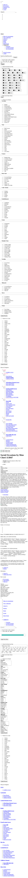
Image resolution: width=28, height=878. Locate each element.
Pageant (5, 608)
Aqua (6, 327)
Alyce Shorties (9, 423)
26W (12, 85)
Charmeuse (7, 223)
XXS (18, 88)
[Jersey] (3, 701)
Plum (6, 346)
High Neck (7, 265)
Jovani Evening (9, 443)
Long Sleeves (7, 299)
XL (5, 93)
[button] (8, 36)
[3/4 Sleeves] (5, 723)
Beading (6, 204)
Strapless (6, 277)
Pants (6, 139)
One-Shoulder (8, 271)
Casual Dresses (8, 107)
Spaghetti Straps (8, 312)
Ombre (6, 195)
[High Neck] (4, 712)
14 (5, 75)
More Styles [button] (3, 867)
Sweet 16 (7, 122)
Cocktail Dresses (8, 108)
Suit (5, 147)
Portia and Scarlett (10, 415)
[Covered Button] (4, 679)
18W (5, 83)
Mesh (6, 230)
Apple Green (7, 323)
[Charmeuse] (3, 697)
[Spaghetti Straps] (4, 730)
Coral (6, 351)
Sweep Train (7, 254)
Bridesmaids (7, 106)
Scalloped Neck (8, 273)
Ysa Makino (8, 396)
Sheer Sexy (7, 143)
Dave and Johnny (10, 408)
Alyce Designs (9, 406)
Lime (6, 326)
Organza (6, 231)
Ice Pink (6, 340)
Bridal (6, 104)
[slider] (25, 635)
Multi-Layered (8, 164)
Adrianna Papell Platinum (11, 445)
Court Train (7, 248)
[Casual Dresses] (6, 663)
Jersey (6, 227)
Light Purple (7, 338)
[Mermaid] (4, 718)
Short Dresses (8, 144)
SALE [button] (2, 787)
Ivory (6, 352)
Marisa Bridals (9, 393)
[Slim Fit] (4, 719)
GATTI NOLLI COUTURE (12, 397)
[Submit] (15, 12)
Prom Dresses (8, 118)
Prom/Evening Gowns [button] (6, 822)
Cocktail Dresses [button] (4, 847)
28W (18, 85)
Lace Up (6, 179)
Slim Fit (6, 290)
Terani (7, 414)
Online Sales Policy (5, 490)
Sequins (6, 217)
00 (11, 70)
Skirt (6, 146)
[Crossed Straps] (4, 680)
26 (15, 77)
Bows (6, 205)
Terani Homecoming (10, 429)
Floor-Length (7, 250)
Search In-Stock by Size (8, 66)
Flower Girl (7, 112)
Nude (6, 353)
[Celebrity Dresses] (5, 674)
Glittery (6, 191)
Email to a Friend (4, 492)
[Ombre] (2, 689)
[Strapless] (4, 731)
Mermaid (6, 289)
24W (5, 85)
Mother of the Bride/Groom (10, 117)
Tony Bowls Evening (10, 404)
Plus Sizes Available (9, 168)
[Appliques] (4, 691)
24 (10, 77)
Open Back (7, 165)
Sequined (7, 234)
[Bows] (4, 694)
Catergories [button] (3, 792)
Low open (7, 181)
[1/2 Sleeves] (5, 722)
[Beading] (4, 692)
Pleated (6, 167)
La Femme (8, 407)
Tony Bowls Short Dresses (11, 430)
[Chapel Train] (3, 706)
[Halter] (4, 711)
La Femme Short (9, 427)
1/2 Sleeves (7, 296)
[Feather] (3, 700)
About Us (5, 573)
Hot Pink (7, 342)
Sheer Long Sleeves (9, 300)
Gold (6, 355)
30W (5, 88)
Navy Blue (7, 334)
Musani (7, 413)
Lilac (6, 337)
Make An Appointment (8, 601)
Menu (2, 34)
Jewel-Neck (7, 267)
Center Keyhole (8, 160)
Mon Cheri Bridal (10, 392)
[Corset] (5, 677)
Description (5, 494)
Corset (6, 161)
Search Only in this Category (8, 59)
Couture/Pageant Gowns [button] (6, 800)
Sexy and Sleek (8, 142)
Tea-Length (7, 255)
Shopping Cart (6, 7)
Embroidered (7, 208)
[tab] (15, 371)
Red (5, 348)
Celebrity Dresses (8, 158)
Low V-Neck (7, 268)
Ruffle (6, 215)
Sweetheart (7, 279)
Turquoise (7, 329)
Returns (5, 568)
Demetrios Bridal (9, 391)
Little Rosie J (9, 435)
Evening (6, 111)
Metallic (6, 192)
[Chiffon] (3, 698)
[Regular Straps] (4, 729)
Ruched (6, 169)
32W (12, 88)
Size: (2, 466)
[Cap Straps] (4, 728)
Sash (6, 216)
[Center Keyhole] (5, 675)
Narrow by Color (6, 318)
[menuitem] (15, 4)
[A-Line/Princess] (4, 716)
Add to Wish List (4, 488)
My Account (6, 5)
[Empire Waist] (4, 717)
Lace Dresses (7, 132)
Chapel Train (7, 247)
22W (18, 83)
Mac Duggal (8, 412)
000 (5, 70)
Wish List (5, 4)
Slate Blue (7, 331)
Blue (6, 333)
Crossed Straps (8, 178)
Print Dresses (7, 140)
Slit (5, 171)
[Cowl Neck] (4, 709)
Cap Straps (7, 309)
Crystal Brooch (8, 206)
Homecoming (7, 115)
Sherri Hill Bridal (9, 394)
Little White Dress (8, 135)
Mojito (6, 322)
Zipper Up (7, 184)
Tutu (6, 150)
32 (10, 80)
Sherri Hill (8, 401)
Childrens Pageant (10, 378)
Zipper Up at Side (8, 185)
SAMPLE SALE (9, 372)
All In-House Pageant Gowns (12, 382)
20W (12, 83)
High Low (7, 163)
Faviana (7, 409)
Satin (6, 233)
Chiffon (6, 225)
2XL (11, 93)
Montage (8, 441)
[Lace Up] (4, 681)
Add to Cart (3, 472)
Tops (6, 148)
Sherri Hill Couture (10, 385)
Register (5, 8)
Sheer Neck (7, 276)
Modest (6, 137)
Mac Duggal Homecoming (11, 428)
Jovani (7, 402)
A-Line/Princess (8, 286)
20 (21, 75)
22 (5, 77)
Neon (6, 194)
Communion (7, 110)
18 (15, 75)
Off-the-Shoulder (8, 269)
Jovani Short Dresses (10, 426)
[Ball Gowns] (4, 667)
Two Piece (7, 151)
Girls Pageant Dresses (9, 114)
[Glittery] (2, 685)
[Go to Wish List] (2, 1)
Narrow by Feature (7, 99)
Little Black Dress (8, 133)
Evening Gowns (9, 442)
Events (4, 613)
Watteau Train (8, 256)
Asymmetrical (8, 246)
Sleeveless (7, 303)
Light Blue (7, 330)
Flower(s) (7, 210)
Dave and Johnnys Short (11, 424)
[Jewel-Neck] (4, 713)
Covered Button (8, 177)
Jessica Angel (9, 403)
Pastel (6, 196)
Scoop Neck (7, 275)
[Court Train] (3, 707)
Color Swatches (4, 489)
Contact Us (5, 567)
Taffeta (6, 237)
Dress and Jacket (8, 131)
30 (5, 80)
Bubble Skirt (7, 157)
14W (16, 80)
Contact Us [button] (5, 619)
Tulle (6, 238)
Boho (6, 129)
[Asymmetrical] (3, 705)
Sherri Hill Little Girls (11, 434)
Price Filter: (5, 61)
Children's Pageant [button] (5, 860)
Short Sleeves (7, 302)
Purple (6, 336)
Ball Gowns (7, 128)
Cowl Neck (7, 262)
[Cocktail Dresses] (6, 664)
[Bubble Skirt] (5, 673)
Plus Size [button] (3, 842)
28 (21, 77)
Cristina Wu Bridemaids (11, 444)
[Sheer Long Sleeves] (5, 725)
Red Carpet (7, 121)
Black (6, 357)
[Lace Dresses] (4, 670)
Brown (6, 356)
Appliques (7, 202)
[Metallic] (2, 686)
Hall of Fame (6, 615)
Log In (4, 9)
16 (10, 75)
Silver (6, 360)
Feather (6, 209)
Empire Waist (7, 287)
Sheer (6, 182)
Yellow (6, 321)
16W (22, 80)
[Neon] (2, 688)
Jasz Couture (8, 411)
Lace (6, 213)
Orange (6, 349)
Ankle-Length (8, 244)
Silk (5, 235)
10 (19, 72)
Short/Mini (7, 252)
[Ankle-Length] (3, 703)
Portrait (6, 272)
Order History (6, 580)
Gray (6, 359)
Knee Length (7, 251)
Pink (6, 341)
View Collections (7, 603)
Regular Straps (8, 310)
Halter (6, 264)
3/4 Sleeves (7, 298)
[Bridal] (6, 661)
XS (5, 90)
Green (6, 325)
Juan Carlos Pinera (10, 383)
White (6, 361)
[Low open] (4, 683)
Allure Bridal (9, 390)
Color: (2, 469)
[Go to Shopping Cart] (1, 1)
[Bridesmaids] (6, 662)
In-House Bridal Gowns (11, 388)
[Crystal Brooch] (4, 695)
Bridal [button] (2, 808)
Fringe (6, 212)
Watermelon (7, 345)
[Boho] (4, 668)
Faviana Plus (8, 419)
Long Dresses (8, 136)
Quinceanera (7, 119)
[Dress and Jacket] (4, 669)
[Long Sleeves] (5, 724)
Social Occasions (10, 377)
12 (24, 72)
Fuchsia (6, 344)
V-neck (6, 280)
